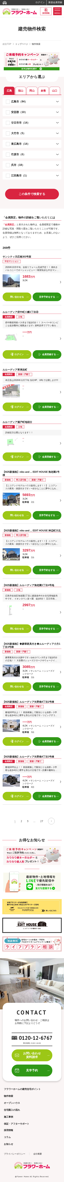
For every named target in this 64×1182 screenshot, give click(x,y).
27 (41, 821)
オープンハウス (12, 1103)
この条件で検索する (32, 194)
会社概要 (37, 1154)
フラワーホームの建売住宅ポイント (22, 1089)
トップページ (21, 44)
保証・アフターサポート (16, 1123)
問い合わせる (17, 297)
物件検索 (8, 1096)
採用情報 (46, 13)
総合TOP (7, 44)
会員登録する (49, 354)
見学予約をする (47, 297)
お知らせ (8, 1144)
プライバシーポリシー (14, 1154)
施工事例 (8, 1116)
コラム (7, 1137)
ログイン (40, 2)
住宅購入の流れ (12, 1109)
